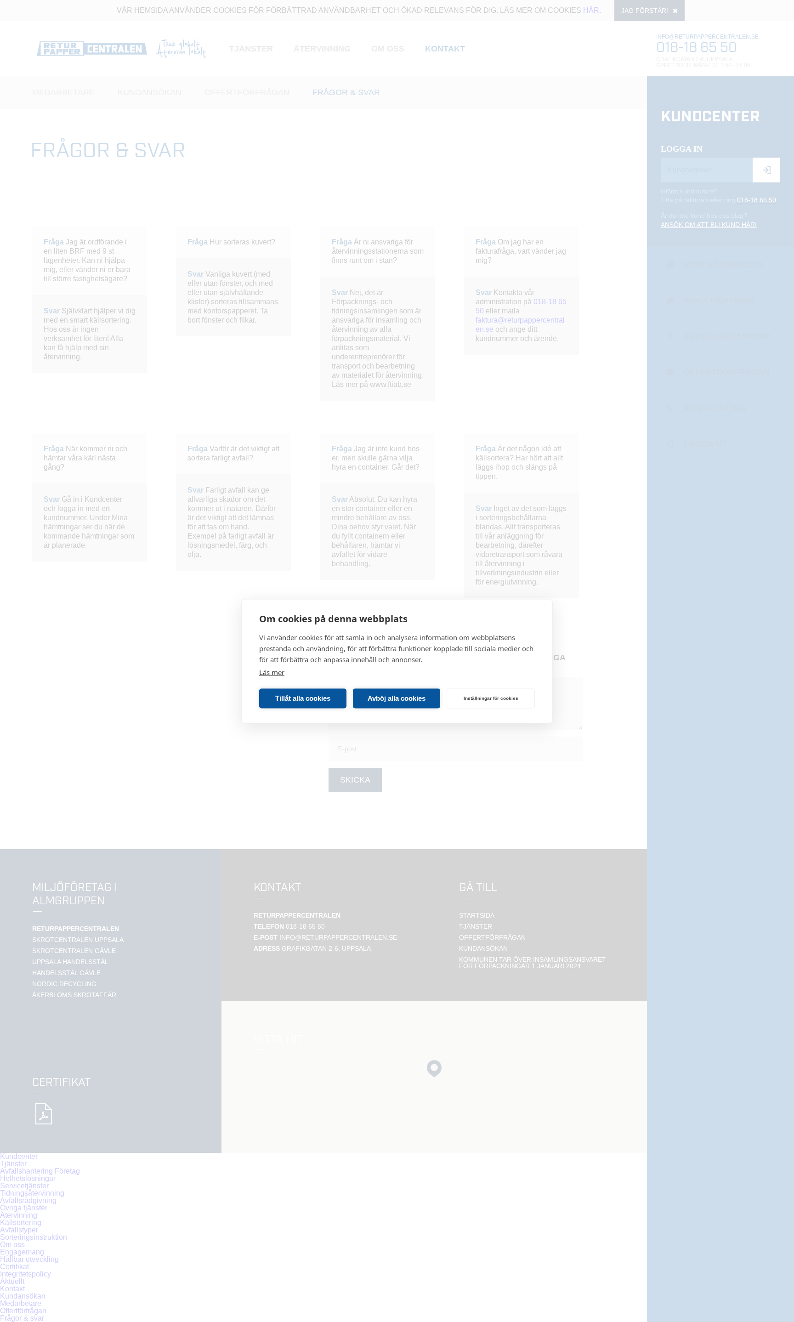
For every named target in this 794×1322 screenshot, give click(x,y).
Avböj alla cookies (396, 698)
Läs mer (271, 671)
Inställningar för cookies (491, 698)
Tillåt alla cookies (302, 698)
